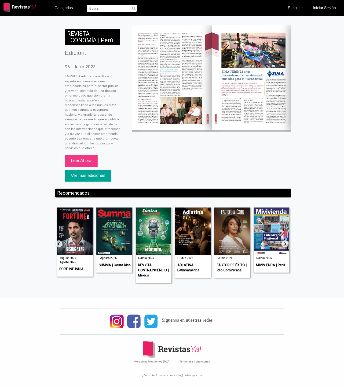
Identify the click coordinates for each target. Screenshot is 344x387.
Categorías (64, 8)
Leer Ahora (81, 160)
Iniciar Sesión (324, 8)
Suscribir (295, 8)
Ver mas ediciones (88, 175)
